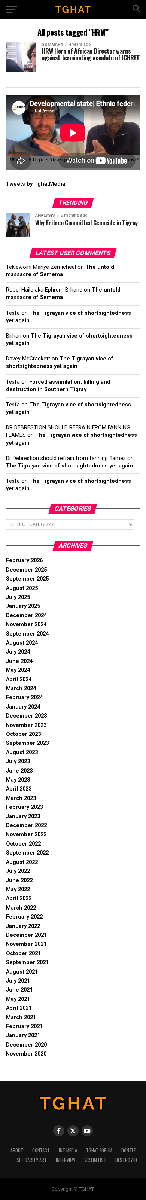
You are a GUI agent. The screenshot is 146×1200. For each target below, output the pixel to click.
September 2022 (27, 853)
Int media (68, 1150)
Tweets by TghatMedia (35, 184)
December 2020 (26, 1045)
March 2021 (21, 1017)
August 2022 (22, 862)
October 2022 (23, 844)
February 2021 (24, 1026)
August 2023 (22, 752)
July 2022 (18, 871)
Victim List (95, 1160)
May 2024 (18, 670)
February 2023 (24, 807)
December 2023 (26, 716)
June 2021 (19, 990)
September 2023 (27, 743)
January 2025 (23, 606)
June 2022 (19, 880)
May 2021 (18, 999)
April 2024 (18, 679)
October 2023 (23, 734)
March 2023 (21, 798)
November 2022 (26, 834)
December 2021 (26, 935)
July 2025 (18, 597)
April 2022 (18, 898)
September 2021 (27, 962)
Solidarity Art (31, 1160)
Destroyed (126, 1160)
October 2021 (23, 953)
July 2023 (18, 761)
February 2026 (24, 560)
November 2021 (26, 944)
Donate (128, 1150)
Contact (41, 1150)
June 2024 (19, 661)
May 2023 (18, 780)
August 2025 (22, 588)
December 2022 (26, 825)
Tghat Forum (99, 1150)
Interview (65, 1160)
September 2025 (27, 579)
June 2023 (19, 771)
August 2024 (22, 643)
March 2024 (21, 688)
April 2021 (18, 1008)
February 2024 (24, 697)
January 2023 (23, 816)
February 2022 (24, 917)
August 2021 (22, 972)
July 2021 (18, 981)
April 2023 (18, 789)
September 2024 (27, 634)
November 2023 (26, 725)
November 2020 (26, 1054)
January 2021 (23, 1035)
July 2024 (18, 652)
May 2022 (18, 889)
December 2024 (26, 615)
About (16, 1150)
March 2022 (21, 908)
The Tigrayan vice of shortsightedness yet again (69, 466)
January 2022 (23, 926)
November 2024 (26, 624)
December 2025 (26, 570)
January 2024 (23, 707)
